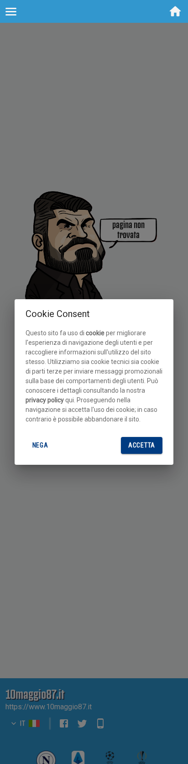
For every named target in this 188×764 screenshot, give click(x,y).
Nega (40, 445)
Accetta (141, 445)
